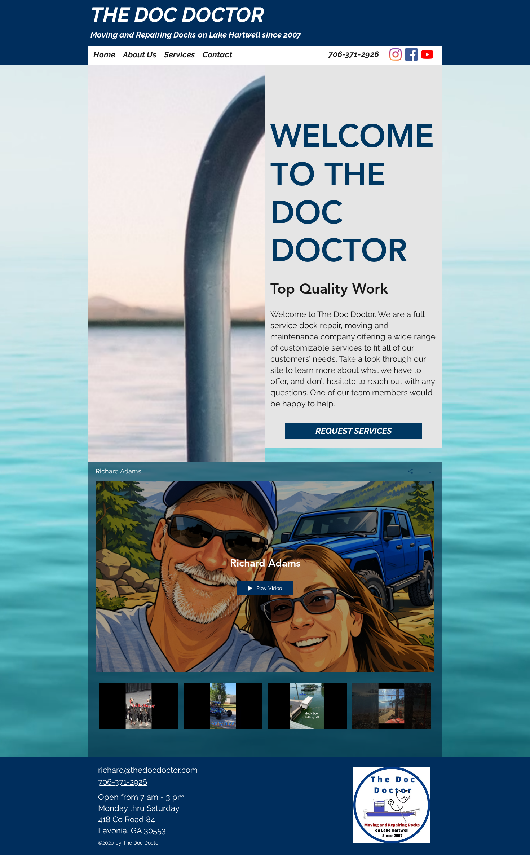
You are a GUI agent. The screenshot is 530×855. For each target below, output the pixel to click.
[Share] (410, 471)
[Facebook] (411, 54)
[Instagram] (395, 54)
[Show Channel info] (427, 471)
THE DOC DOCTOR (177, 15)
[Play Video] (138, 705)
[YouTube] (427, 54)
